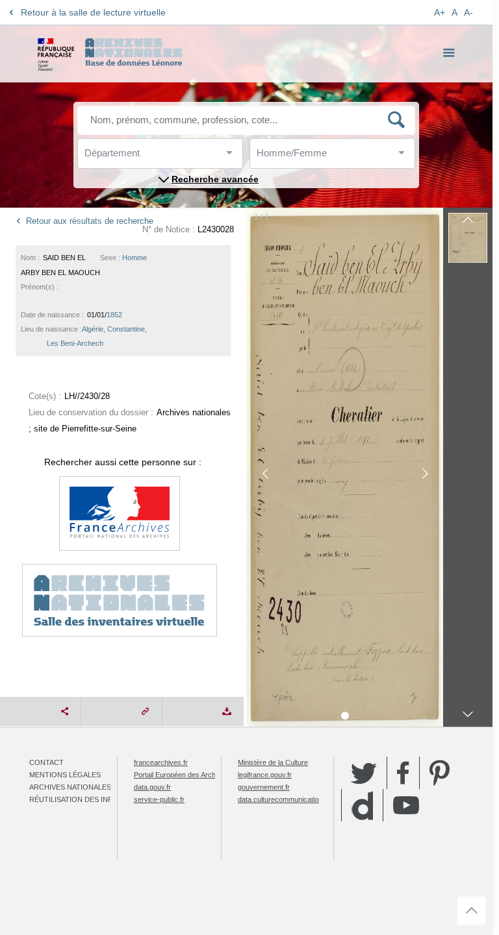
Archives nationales (70, 787)
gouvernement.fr (264, 787)
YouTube (406, 805)
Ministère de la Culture (273, 762)
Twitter (364, 773)
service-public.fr (159, 799)
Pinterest (439, 773)
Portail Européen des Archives (181, 775)
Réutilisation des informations (92, 799)
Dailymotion (362, 805)
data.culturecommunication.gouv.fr (292, 799)
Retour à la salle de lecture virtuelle (93, 12)
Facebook (403, 773)
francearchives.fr (161, 762)
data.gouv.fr (152, 787)
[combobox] (142, 156)
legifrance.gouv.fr (265, 775)
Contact (46, 762)
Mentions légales (65, 775)
